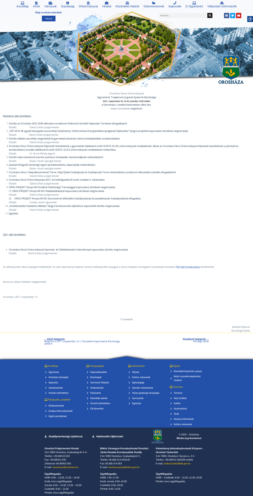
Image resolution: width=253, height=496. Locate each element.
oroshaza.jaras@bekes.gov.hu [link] (124, 467)
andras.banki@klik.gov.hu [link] (177, 463)
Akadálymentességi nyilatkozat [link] (66, 436)
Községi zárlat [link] (196, 340)
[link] (22, 5)
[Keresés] (209, 15)
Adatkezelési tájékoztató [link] (109, 436)
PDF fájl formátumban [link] (188, 267)
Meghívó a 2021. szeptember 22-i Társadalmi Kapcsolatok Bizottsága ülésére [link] (82, 341)
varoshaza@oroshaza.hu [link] (65, 467)
